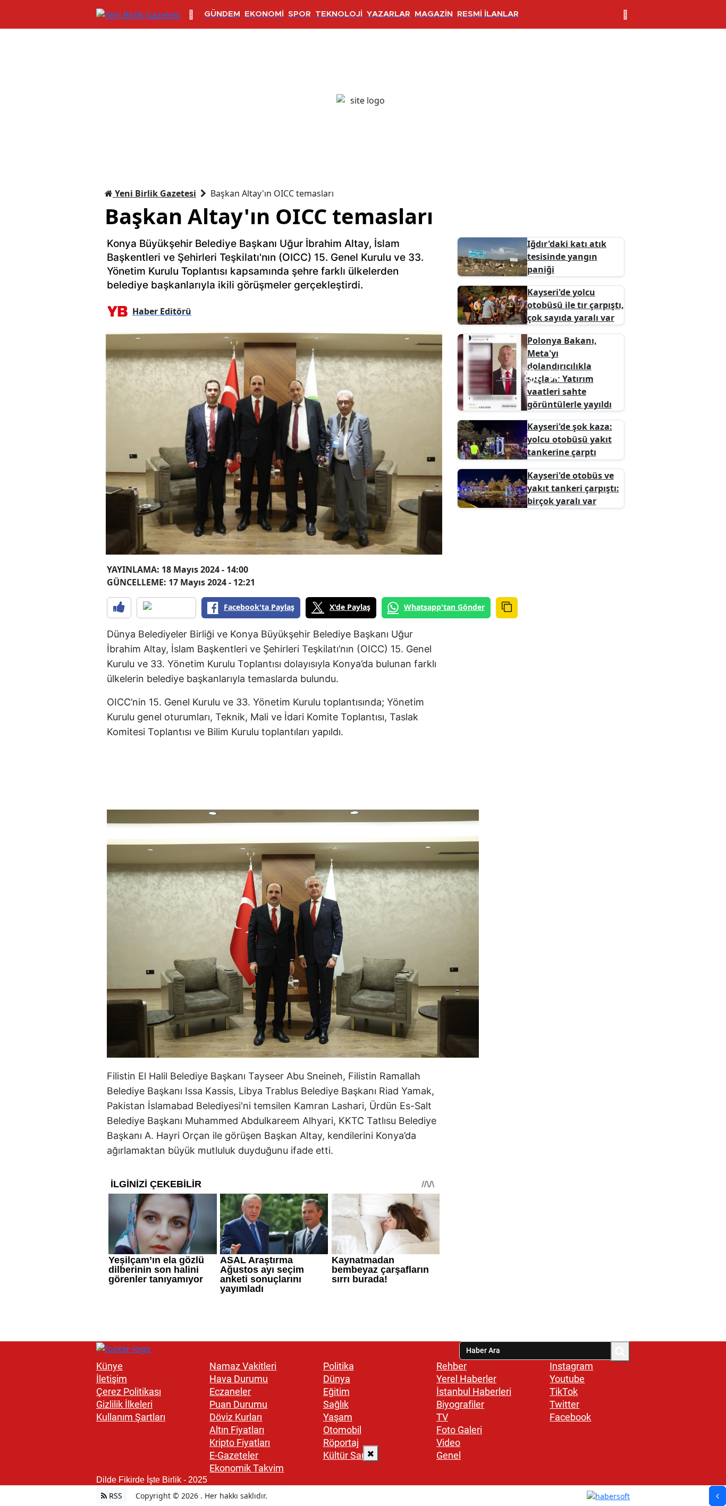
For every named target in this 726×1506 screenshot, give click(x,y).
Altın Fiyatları (236, 1429)
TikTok (564, 1391)
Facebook (570, 1417)
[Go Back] (717, 1496)
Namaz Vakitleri (242, 1366)
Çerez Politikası (128, 1391)
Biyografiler (460, 1404)
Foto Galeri (459, 1429)
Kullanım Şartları (130, 1417)
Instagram (571, 1366)
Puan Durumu (238, 1404)
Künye (109, 1366)
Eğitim (336, 1391)
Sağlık (336, 1404)
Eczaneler (230, 1391)
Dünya (336, 1378)
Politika (338, 1366)
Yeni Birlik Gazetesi (154, 193)
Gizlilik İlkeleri (124, 1404)
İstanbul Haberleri (473, 1391)
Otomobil (342, 1429)
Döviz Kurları (235, 1417)
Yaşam (337, 1417)
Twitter (564, 1404)
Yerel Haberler (466, 1378)
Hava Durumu (238, 1378)
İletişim (111, 1378)
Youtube (567, 1378)
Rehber (451, 1366)
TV (442, 1417)
